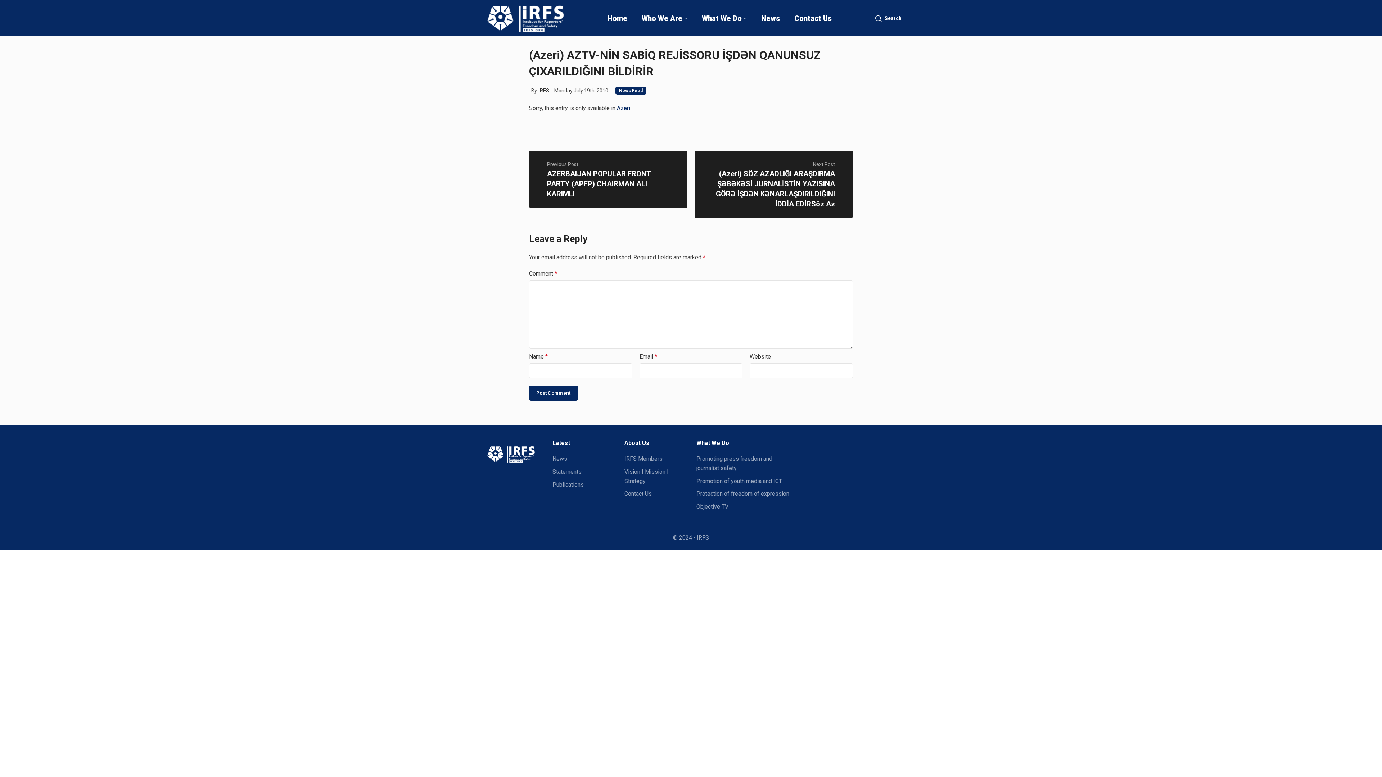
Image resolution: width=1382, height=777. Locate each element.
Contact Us (638, 493)
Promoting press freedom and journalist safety (734, 463)
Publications (568, 484)
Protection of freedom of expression (742, 493)
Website (760, 356)
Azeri (623, 108)
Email (648, 356)
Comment (543, 273)
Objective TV (712, 506)
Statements (567, 471)
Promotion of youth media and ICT (739, 481)
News (559, 458)
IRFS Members (643, 458)
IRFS (543, 91)
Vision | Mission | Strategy (646, 476)
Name (538, 356)
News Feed (631, 90)
